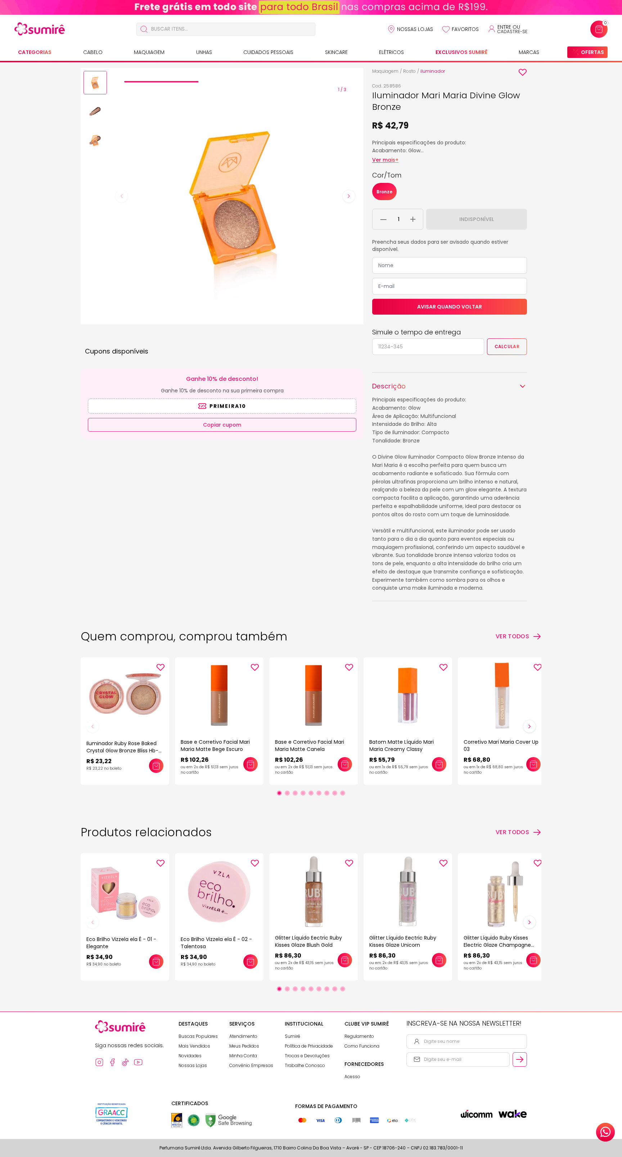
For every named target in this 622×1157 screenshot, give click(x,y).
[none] (95, 84)
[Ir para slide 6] (318, 793)
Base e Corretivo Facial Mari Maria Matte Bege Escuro (215, 745)
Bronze (384, 192)
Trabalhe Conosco (305, 1065)
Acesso (352, 1076)
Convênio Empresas (251, 1065)
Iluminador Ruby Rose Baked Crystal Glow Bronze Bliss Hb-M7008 (122, 750)
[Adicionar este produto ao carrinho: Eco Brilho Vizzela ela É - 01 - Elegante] (156, 961)
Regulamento (359, 1036)
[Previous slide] (122, 196)
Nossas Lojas (415, 29)
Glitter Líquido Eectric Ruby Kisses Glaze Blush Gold (308, 941)
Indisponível (476, 219)
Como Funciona (361, 1046)
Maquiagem (149, 52)
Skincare (336, 52)
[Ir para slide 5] (311, 793)
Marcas (529, 52)
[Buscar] (144, 29)
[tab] (161, 81)
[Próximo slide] (529, 726)
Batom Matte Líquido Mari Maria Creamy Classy (401, 745)
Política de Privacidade (309, 1046)
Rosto (409, 71)
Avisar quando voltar (449, 306)
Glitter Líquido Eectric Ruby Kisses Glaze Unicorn (402, 941)
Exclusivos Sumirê (461, 52)
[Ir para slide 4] (303, 793)
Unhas (204, 52)
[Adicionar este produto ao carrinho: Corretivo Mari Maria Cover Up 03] (533, 764)
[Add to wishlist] (522, 72)
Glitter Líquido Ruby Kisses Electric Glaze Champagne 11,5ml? (497, 945)
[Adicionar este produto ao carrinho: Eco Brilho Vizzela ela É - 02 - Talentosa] (250, 961)
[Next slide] (349, 196)
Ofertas (592, 52)
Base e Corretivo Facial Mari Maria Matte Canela (309, 745)
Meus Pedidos (244, 1046)
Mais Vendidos (194, 1046)
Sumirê (292, 1036)
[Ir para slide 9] (342, 793)
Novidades (190, 1056)
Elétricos (391, 52)
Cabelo (93, 52)
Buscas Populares (198, 1036)
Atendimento (243, 1036)
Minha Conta (243, 1056)
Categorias (34, 52)
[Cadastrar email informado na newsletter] (520, 1059)
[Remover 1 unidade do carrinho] (384, 219)
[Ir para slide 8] (334, 793)
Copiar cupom (222, 424)
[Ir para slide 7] (326, 793)
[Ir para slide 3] (295, 793)
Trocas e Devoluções (307, 1056)
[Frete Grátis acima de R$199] (311, 7)
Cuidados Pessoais (268, 52)
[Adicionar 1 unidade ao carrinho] (413, 219)
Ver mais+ (385, 159)
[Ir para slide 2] (287, 793)
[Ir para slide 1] (279, 793)
